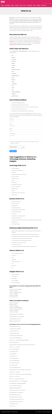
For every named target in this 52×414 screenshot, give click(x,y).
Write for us (43, 5)
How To (24, 5)
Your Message (12, 133)
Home (2, 5)
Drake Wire (11, 41)
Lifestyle (38, 5)
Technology (7, 5)
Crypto (12, 5)
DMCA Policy (49, 411)
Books (34, 5)
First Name (11, 119)
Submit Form (13, 151)
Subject (10, 128)
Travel (20, 5)
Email (10, 123)
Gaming (16, 5)
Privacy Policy (44, 411)
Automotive (29, 5)
